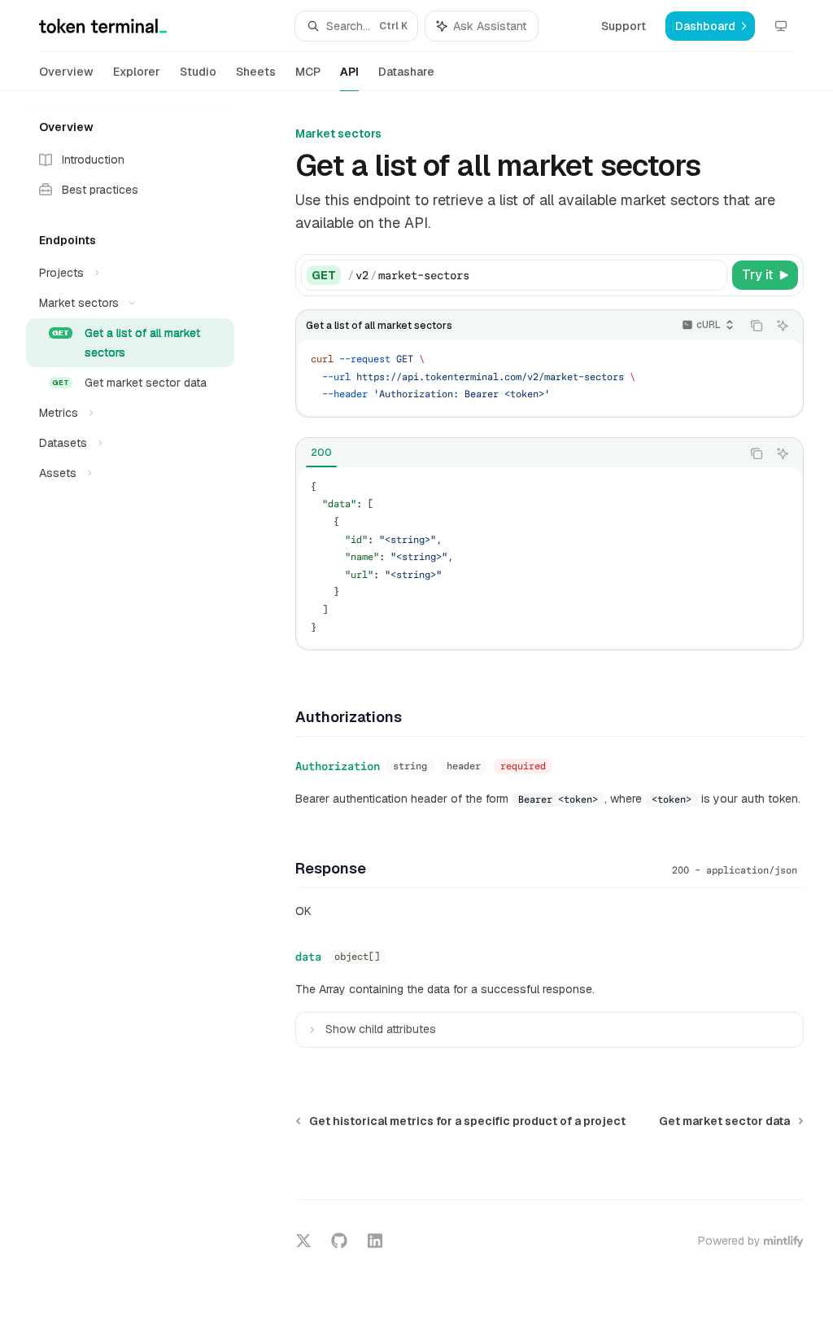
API (349, 71)
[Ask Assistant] (782, 325)
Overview (66, 71)
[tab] (321, 452)
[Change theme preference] (781, 26)
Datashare (406, 71)
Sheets (256, 71)
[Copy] (711, 275)
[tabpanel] (549, 557)
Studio (198, 71)
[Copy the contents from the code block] (756, 325)
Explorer (136, 71)
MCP (308, 71)
